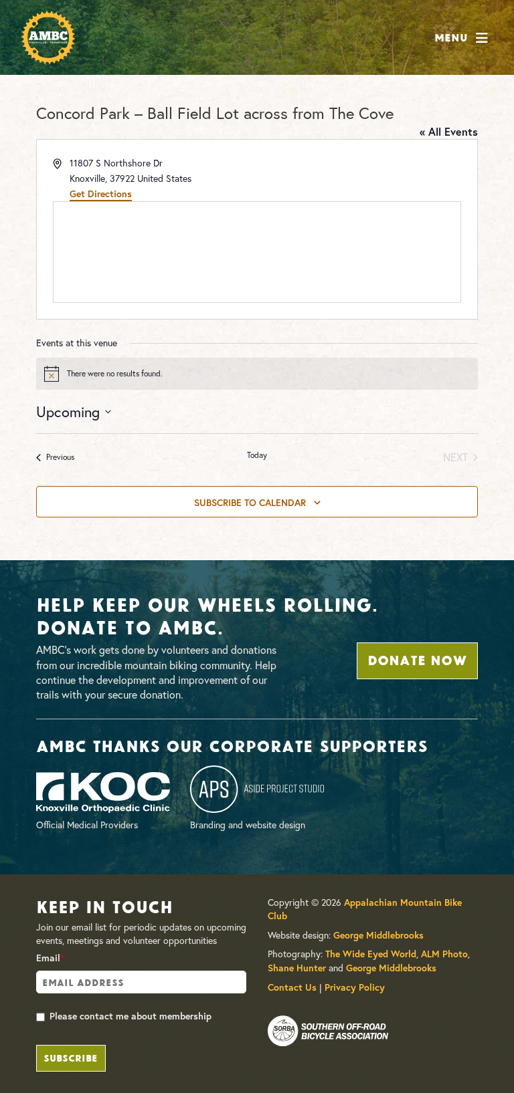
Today (257, 455)
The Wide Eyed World (370, 954)
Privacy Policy (355, 987)
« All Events (449, 131)
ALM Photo (444, 954)
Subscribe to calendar (250, 503)
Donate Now (417, 659)
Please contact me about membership (130, 1016)
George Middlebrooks (378, 935)
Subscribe (71, 1057)
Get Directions (101, 194)
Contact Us (292, 987)
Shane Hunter (297, 968)
